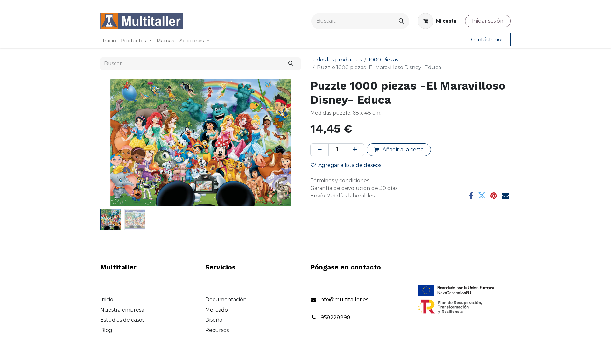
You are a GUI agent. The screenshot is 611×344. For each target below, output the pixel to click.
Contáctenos (487, 40)
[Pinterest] (493, 195)
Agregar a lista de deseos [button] (349, 165)
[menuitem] (109, 40)
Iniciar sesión (487, 21)
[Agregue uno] (355, 149)
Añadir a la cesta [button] (402, 150)
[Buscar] (401, 21)
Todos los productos (336, 60)
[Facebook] (471, 195)
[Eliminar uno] (319, 149)
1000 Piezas (383, 60)
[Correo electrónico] (505, 195)
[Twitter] (482, 195)
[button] (115, 142)
